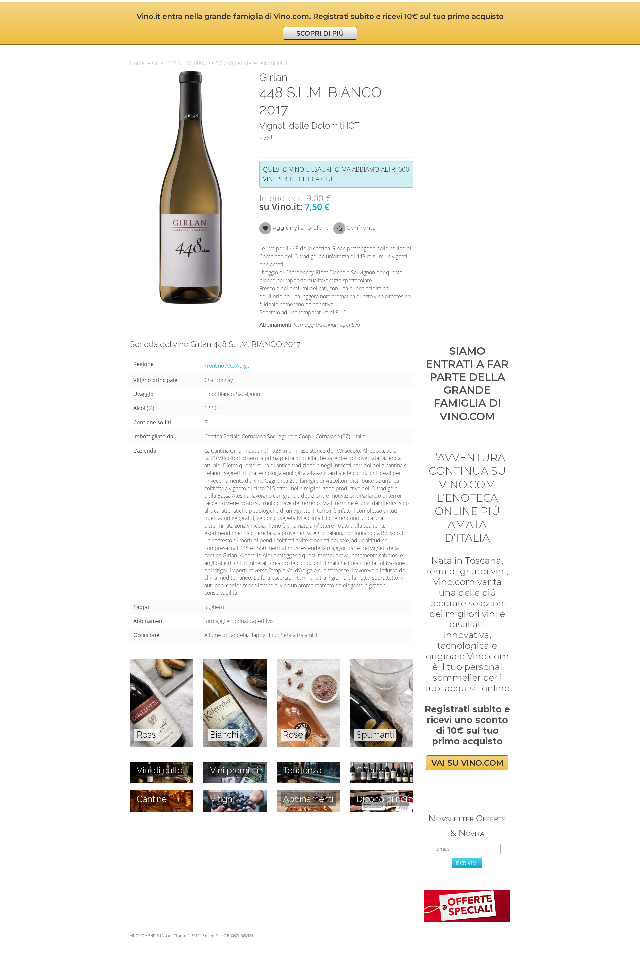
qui (326, 178)
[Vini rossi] (161, 662)
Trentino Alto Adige (227, 365)
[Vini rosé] (308, 662)
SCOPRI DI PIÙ (320, 33)
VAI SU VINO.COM (467, 763)
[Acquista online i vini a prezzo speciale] (467, 893)
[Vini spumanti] (381, 662)
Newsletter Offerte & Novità (467, 825)
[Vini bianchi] (235, 662)
